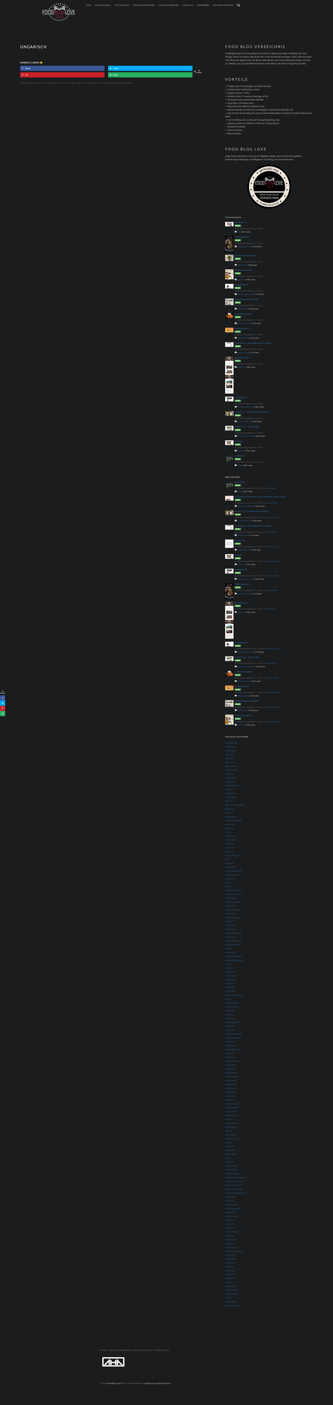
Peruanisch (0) (230, 1150)
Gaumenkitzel (241, 397)
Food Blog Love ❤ (114, 1383)
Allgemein (241, 367)
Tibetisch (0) (229, 1255)
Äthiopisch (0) (230, 793)
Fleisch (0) (229, 886)
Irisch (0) (228, 964)
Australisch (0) (230, 797)
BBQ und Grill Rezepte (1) (235, 805)
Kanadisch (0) (230, 983)
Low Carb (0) (230, 1057)
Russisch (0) (229, 1201)
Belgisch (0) (229, 809)
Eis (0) (227, 859)
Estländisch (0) (230, 867)
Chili (238, 232)
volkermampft (241, 285)
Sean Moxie (271, 488)
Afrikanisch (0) (230, 751)
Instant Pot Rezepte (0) (234, 956)
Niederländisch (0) (232, 1107)
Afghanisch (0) (230, 747)
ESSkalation (240, 540)
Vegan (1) (228, 1282)
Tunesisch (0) (230, 1263)
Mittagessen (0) (231, 1088)
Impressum (149, 1383)
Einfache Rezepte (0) (233, 855)
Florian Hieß (271, 663)
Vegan (239, 465)
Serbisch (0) (229, 1220)
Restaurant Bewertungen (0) (236, 1177)
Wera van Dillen (273, 707)
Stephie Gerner (273, 547)
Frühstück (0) (230, 906)
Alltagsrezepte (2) (232, 766)
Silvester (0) (229, 1224)
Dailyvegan (240, 456)
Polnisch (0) (229, 1162)
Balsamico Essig (242, 358)
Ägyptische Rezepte (243, 270)
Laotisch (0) (229, 1030)
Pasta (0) (228, 1142)
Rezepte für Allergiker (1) (235, 1181)
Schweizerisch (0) (231, 1216)
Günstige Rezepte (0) (233, 941)
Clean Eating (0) (231, 840)
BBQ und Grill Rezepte (246, 436)
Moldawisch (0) (230, 1092)
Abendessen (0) (231, 743)
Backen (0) (229, 801)
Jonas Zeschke (273, 517)
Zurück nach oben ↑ (163, 1383)
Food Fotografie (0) (232, 890)
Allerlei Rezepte (242, 328)
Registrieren (203, 5)
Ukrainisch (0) (230, 1271)
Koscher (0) (229, 1014)
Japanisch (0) (230, 980)
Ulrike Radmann (273, 692)
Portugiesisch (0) (231, 1166)
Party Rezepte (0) (231, 1139)
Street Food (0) (231, 1239)
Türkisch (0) (229, 1267)
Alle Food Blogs (102, 5)
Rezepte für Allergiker (245, 506)
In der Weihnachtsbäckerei (247, 299)
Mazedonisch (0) (231, 1077)
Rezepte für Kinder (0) (233, 1189)
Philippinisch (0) (231, 1154)
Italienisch (241, 451)
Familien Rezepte (243, 550)
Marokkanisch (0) (231, 1073)
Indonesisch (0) (230, 952)
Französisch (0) (230, 898)
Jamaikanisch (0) (231, 976)
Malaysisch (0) (230, 1065)
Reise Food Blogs (244, 323)
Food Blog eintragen (168, 5)
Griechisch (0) (230, 937)
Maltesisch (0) (230, 1069)
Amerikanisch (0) (231, 770)
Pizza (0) (228, 1158)
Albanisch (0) (230, 758)
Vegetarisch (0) (231, 1286)
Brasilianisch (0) (230, 817)
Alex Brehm (271, 532)
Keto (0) (228, 999)
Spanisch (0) (229, 1236)
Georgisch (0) (230, 914)
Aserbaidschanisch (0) (233, 785)
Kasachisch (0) (230, 991)
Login (88, 5)
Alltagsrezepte (243, 338)
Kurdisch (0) (229, 1026)
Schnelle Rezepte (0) (233, 1208)
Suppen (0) (229, 1243)
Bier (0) (228, 813)
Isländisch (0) (230, 968)
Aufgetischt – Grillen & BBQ (247, 427)
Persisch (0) (229, 1146)
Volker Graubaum (274, 649)
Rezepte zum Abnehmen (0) (235, 1193)
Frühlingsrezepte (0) (233, 902)
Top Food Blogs (121, 5)
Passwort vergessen (223, 5)
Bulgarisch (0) (230, 824)
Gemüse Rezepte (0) (233, 910)
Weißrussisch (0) (231, 1302)
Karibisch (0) (229, 987)
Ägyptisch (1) (230, 754)
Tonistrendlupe (242, 237)
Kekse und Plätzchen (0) (234, 995)
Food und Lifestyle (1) (233, 894)
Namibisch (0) (230, 1100)
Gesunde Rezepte (244, 421)
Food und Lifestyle (244, 246)
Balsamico (271, 609)
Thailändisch (242, 265)
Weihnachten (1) (231, 1294)
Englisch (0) (229, 863)
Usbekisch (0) (230, 1278)
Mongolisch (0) (230, 1096)
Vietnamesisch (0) (231, 1290)
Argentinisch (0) (231, 778)
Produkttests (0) (231, 1170)
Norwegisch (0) (230, 1111)
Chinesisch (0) (230, 836)
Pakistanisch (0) (230, 1127)
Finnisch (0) (229, 879)
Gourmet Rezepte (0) (233, 933)
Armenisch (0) (230, 782)
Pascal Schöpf (272, 503)
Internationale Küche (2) (234, 960)
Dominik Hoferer (273, 561)
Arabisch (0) (229, 774)
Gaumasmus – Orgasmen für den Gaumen (253, 343)
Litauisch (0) (229, 1053)
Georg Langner (273, 678)
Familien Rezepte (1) (233, 875)
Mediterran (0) (230, 1080)
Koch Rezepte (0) (231, 1003)
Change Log (188, 5)
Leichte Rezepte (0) (232, 1038)
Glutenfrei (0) (230, 929)
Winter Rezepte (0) (232, 1305)
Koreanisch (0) (230, 1011)
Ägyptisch (241, 280)
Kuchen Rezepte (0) (232, 1022)
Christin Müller (272, 576)
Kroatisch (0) (230, 1018)
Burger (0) (229, 828)
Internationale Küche (245, 294)
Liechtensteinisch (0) (232, 1049)
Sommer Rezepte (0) (233, 1232)
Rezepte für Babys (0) (233, 1185)
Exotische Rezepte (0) (233, 871)
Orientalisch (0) (231, 1115)
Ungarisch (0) (230, 1274)
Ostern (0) (229, 1119)
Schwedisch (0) (230, 1212)
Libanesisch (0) (230, 1045)
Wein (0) (228, 1298)
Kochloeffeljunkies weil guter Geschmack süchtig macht (260, 497)
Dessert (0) (229, 848)
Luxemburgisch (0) (232, 1061)
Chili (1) (228, 832)
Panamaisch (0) (230, 1135)
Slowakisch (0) (230, 1228)
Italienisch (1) (230, 972)
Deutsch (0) (229, 851)
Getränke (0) (230, 921)
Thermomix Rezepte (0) (234, 1251)
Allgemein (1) (230, 762)
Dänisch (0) (229, 844)
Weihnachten (242, 309)
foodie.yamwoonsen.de (245, 256)
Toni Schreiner (272, 590)
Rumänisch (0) (230, 1197)
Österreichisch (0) (231, 1123)
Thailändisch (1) (231, 1247)
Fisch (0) (228, 882)
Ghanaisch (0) (230, 925)
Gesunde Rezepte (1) (233, 917)
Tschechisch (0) (230, 1259)
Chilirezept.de (241, 222)
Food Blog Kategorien (144, 5)
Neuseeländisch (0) (232, 1104)
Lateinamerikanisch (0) (233, 1034)
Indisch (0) (229, 948)
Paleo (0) (228, 1131)
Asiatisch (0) (229, 789)
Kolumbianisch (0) (231, 1007)
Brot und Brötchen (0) (233, 820)
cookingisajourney (243, 314)
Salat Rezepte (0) (231, 1205)
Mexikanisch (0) (230, 1084)
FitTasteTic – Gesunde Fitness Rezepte (252, 412)
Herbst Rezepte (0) (232, 945)
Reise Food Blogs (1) (233, 1173)
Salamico (239, 441)
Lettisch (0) (229, 1042)
